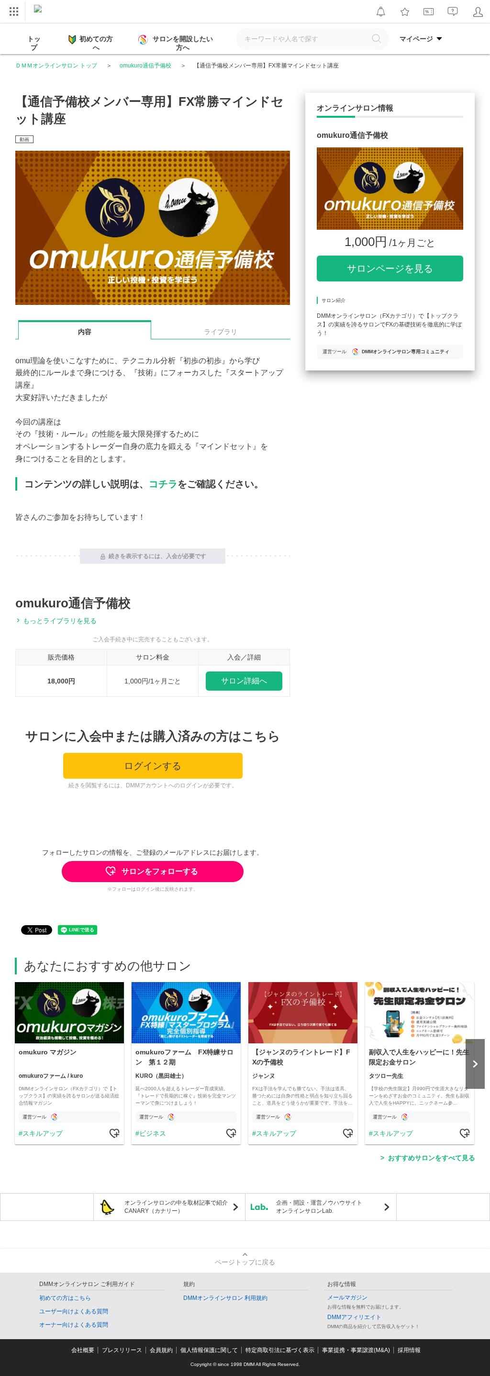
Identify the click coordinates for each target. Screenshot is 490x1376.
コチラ (163, 484)
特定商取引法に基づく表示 (279, 1350)
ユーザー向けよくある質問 (73, 1311)
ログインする (152, 766)
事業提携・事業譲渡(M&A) (356, 1350)
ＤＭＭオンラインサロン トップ (56, 65)
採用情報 (409, 1350)
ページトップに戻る (245, 1262)
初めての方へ (96, 43)
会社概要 (82, 1350)
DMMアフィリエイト (354, 1317)
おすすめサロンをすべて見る (431, 1158)
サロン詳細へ (244, 681)
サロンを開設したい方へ (183, 43)
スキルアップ (42, 1133)
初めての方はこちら (65, 1298)
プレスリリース (122, 1350)
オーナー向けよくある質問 (73, 1324)
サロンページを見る (390, 268)
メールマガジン (347, 1297)
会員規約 (161, 1350)
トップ (34, 43)
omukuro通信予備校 (145, 65)
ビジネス (152, 1133)
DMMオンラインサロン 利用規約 (225, 1298)
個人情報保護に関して (209, 1350)
